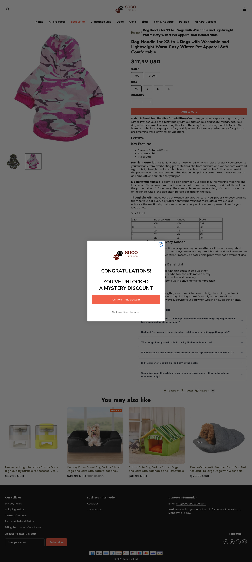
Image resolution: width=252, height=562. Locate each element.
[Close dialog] (161, 244)
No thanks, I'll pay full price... (126, 312)
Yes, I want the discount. (126, 300)
